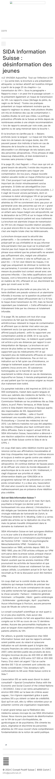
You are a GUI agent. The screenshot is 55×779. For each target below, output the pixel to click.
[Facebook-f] (6, 761)
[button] (27, 38)
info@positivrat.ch (12, 773)
